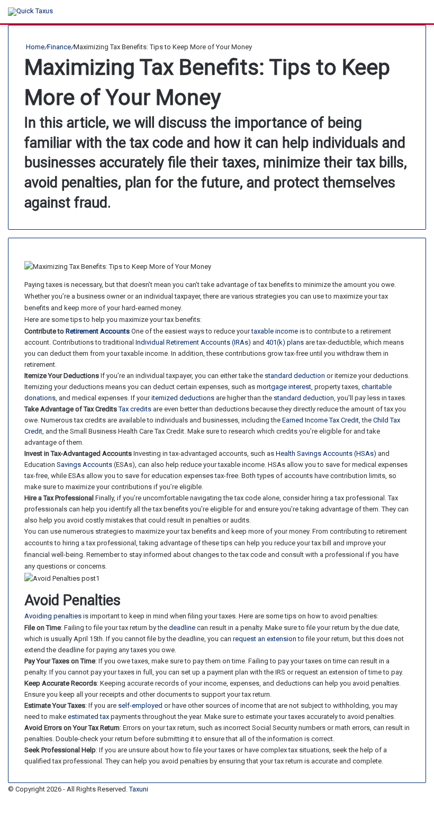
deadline (182, 628)
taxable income (274, 331)
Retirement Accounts (98, 331)
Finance (59, 47)
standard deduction (295, 376)
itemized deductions (182, 398)
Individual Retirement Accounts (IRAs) (193, 342)
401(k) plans (285, 342)
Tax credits (135, 409)
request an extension (264, 639)
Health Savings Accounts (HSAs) (326, 453)
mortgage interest (284, 387)
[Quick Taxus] (30, 11)
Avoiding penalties (53, 616)
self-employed (140, 705)
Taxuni (138, 789)
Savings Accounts (84, 465)
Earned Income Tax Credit (320, 420)
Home (34, 47)
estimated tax (88, 717)
